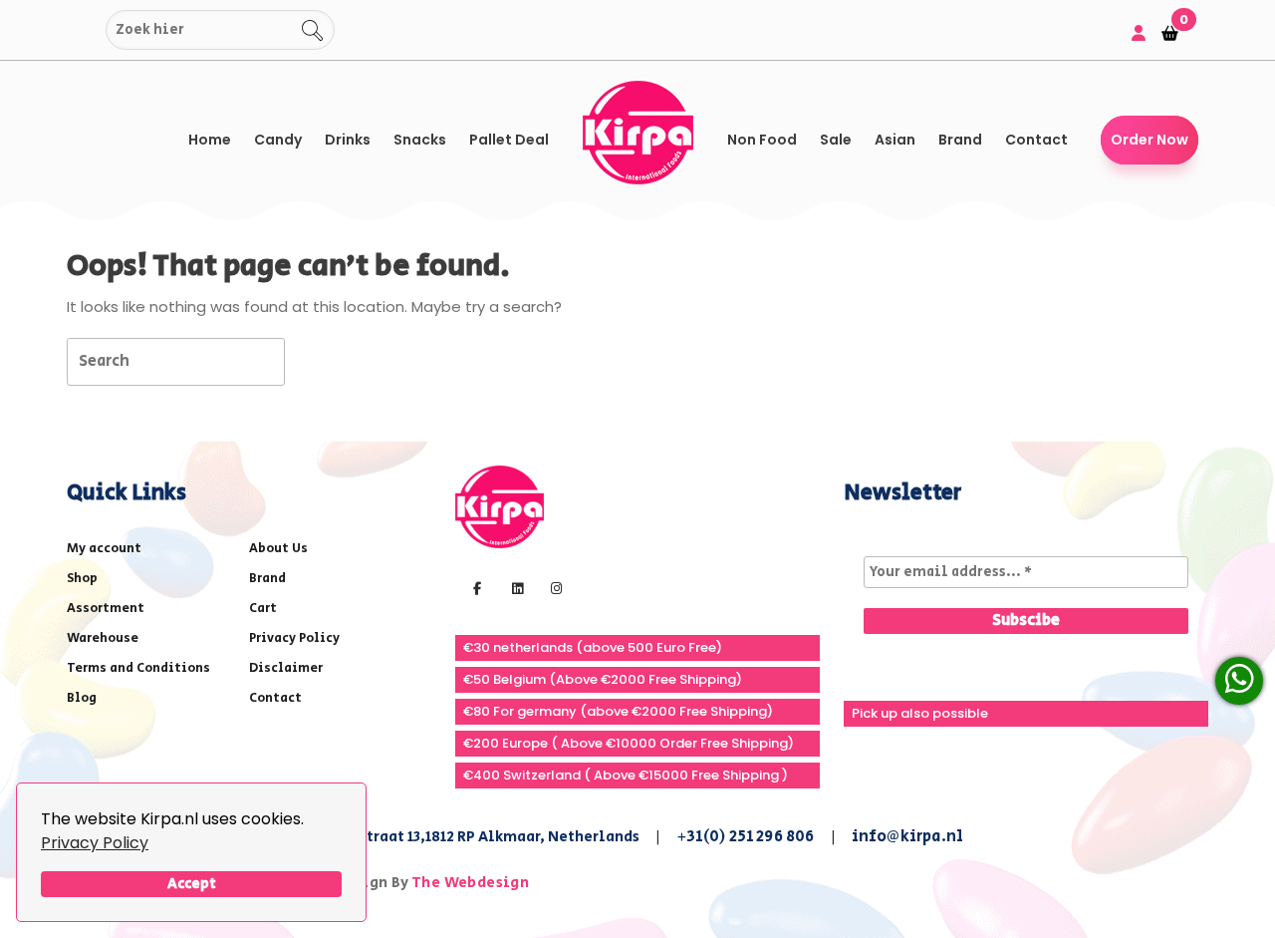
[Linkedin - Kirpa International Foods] (515, 587)
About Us (278, 548)
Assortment (105, 608)
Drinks (348, 140)
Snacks (419, 140)
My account (104, 548)
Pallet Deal (509, 140)
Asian (895, 140)
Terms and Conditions (138, 668)
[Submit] (87, 30)
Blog (82, 698)
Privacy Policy (94, 842)
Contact (1036, 140)
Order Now (1149, 140)
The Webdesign (470, 882)
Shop (82, 578)
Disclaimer (286, 668)
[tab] (320, 360)
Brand (960, 140)
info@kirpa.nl (908, 836)
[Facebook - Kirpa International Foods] (474, 587)
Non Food (762, 140)
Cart (263, 608)
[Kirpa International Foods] (499, 505)
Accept (191, 883)
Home (209, 140)
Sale (836, 140)
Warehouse (102, 638)
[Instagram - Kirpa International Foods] (554, 587)
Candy (278, 140)
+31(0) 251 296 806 (745, 836)
